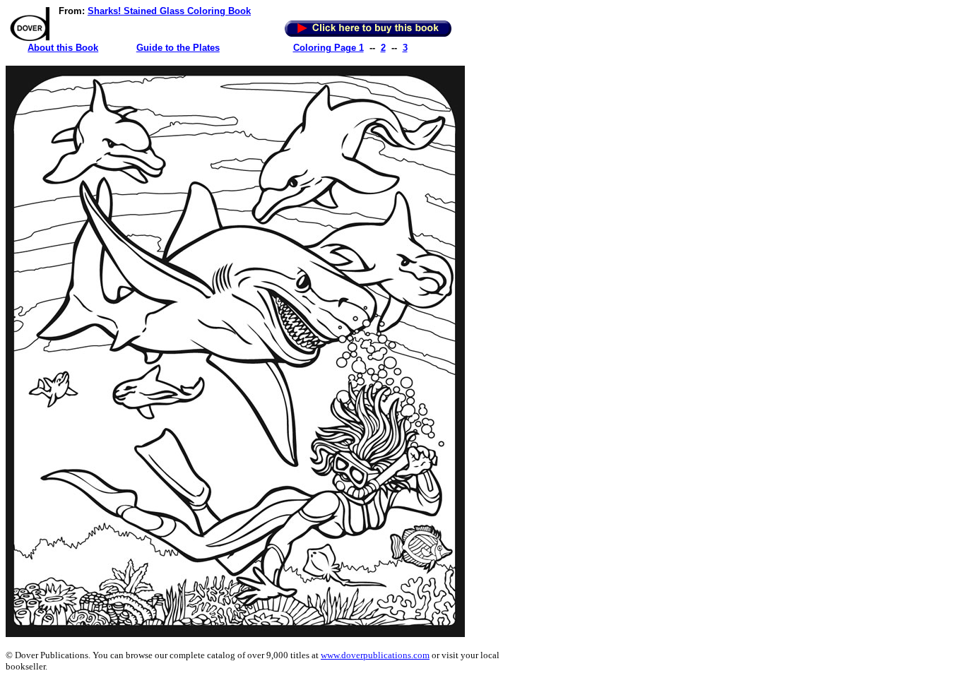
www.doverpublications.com (375, 655)
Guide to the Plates (178, 47)
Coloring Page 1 (328, 47)
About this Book (63, 47)
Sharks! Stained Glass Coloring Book (169, 11)
